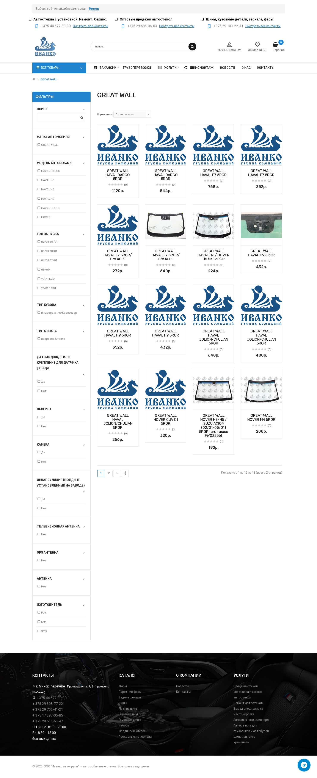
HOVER (45, 217)
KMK (43, 621)
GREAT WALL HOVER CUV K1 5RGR (166, 419)
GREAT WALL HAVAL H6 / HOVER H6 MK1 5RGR (213, 255)
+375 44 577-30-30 (56, 26)
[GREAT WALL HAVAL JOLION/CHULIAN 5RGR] (213, 305)
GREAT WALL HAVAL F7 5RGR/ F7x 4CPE (118, 255)
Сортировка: (105, 114)
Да (43, 381)
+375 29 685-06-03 (142, 26)
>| (125, 473)
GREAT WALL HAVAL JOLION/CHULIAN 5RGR (213, 337)
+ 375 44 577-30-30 (51, 698)
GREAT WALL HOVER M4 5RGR (261, 417)
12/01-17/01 (48, 288)
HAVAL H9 (47, 198)
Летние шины (128, 709)
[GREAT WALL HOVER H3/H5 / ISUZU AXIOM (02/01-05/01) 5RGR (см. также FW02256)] (213, 389)
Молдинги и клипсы (132, 731)
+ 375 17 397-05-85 (47, 715)
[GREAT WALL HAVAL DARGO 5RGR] (117, 144)
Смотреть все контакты (90, 26)
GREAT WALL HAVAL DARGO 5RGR (118, 175)
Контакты (183, 692)
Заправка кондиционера (251, 720)
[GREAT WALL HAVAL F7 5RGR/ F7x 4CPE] (117, 225)
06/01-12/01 (49, 260)
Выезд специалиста (248, 709)
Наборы (124, 725)
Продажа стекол (246, 686)
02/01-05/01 (49, 241)
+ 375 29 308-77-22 (47, 704)
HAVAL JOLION (50, 208)
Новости (182, 686)
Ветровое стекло (53, 338)
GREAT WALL (49, 79)
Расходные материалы (135, 737)
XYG (44, 631)
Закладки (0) (257, 50)
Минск (94, 9)
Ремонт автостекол (248, 703)
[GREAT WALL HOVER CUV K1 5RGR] (165, 389)
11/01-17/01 (48, 278)
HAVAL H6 (47, 189)
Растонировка (244, 714)
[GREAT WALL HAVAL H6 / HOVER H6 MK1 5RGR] (213, 225)
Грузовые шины (130, 720)
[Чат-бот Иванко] (304, 765)
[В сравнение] (133, 161)
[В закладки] (102, 161)
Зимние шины (128, 714)
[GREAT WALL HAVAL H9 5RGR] (261, 225)
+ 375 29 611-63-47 (47, 721)
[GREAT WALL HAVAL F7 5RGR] (213, 144)
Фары (123, 686)
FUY (44, 612)
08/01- (45, 269)
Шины (123, 703)
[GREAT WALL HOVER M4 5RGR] (261, 389)
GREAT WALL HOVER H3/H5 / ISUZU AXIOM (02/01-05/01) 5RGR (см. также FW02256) (213, 425)
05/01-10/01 (49, 251)
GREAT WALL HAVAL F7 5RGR (213, 173)
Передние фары (130, 692)
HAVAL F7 (47, 180)
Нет (43, 391)
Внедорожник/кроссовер (59, 312)
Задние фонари (130, 697)
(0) (126, 184)
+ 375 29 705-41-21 (47, 710)
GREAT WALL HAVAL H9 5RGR (261, 253)
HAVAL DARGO (50, 170)
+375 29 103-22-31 (228, 26)
